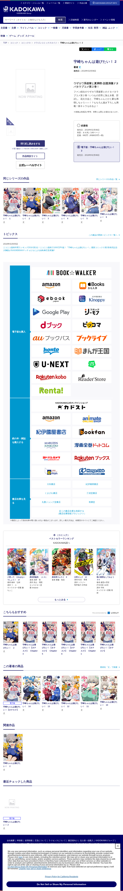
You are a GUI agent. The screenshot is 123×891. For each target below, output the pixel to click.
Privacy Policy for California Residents (61, 877)
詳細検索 (75, 20)
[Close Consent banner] (117, 846)
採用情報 (29, 840)
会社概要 (11, 840)
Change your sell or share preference (35, 869)
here (21, 857)
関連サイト (70, 3)
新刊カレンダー (91, 20)
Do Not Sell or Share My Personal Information (27, 867)
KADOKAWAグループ (105, 840)
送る (111, 49)
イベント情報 (108, 20)
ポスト (86, 49)
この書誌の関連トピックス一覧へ (103, 235)
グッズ (20, 36)
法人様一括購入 (86, 840)
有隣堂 (92, 502)
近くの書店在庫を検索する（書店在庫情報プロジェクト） (71, 512)
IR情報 (20, 840)
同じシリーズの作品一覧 (106, 179)
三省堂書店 (92, 493)
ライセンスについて (57, 840)
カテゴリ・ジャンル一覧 (33, 3)
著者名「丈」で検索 (108, 667)
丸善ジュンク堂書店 (51, 502)
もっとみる (60, 599)
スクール (29, 36)
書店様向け (73, 840)
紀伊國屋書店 (92, 484)
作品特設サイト (30, 156)
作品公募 (83, 3)
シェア (99, 49)
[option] (13, 752)
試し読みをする (32, 143)
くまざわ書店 (51, 493)
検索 (60, 19)
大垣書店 (51, 484)
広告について (40, 840)
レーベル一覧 (54, 3)
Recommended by (99, 613)
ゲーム (12, 36)
